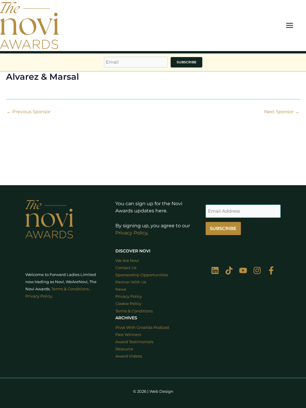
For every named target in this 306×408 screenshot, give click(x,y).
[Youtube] (243, 270)
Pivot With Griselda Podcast (142, 327)
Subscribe (186, 62)
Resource (124, 349)
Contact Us (125, 268)
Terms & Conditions (70, 289)
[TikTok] (229, 270)
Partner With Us (130, 282)
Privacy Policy (131, 233)
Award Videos (128, 356)
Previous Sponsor (29, 112)
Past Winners (128, 334)
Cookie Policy (128, 303)
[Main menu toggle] (289, 25)
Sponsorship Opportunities (141, 275)
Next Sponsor (281, 112)
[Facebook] (271, 270)
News (120, 289)
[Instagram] (257, 270)
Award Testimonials (134, 342)
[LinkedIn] (215, 270)
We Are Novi (127, 260)
